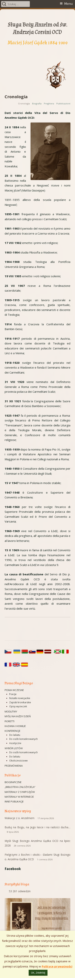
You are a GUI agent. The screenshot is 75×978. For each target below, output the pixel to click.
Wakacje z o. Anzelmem (19, 818)
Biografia (37, 103)
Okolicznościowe (18, 760)
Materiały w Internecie (19, 796)
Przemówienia (14, 765)
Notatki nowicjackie (19, 698)
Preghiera (49, 103)
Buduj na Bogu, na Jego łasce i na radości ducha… (37, 827)
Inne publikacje (14, 801)
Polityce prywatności (57, 966)
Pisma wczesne (14, 690)
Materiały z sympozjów (20, 792)
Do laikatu (14, 735)
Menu (68, 4)
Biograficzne (13, 782)
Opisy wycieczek (18, 706)
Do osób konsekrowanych (23, 739)
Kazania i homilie (15, 726)
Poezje (13, 694)
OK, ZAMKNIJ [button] (38, 972)
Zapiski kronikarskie (20, 702)
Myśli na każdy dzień (18, 716)
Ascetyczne (15, 743)
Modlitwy (11, 711)
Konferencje (12, 731)
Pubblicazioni (63, 103)
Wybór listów (14, 748)
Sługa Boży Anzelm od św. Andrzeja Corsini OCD (37, 28)
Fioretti (9, 721)
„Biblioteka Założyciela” (20, 787)
